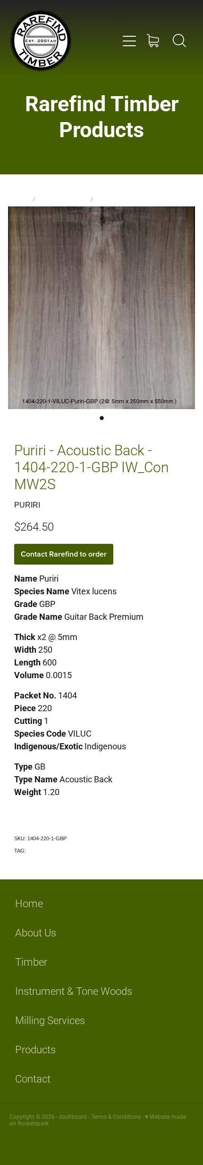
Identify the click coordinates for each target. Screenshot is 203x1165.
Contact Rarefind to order (64, 554)
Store (22, 198)
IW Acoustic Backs (63, 198)
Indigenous (39, 850)
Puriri (103, 198)
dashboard (73, 1116)
